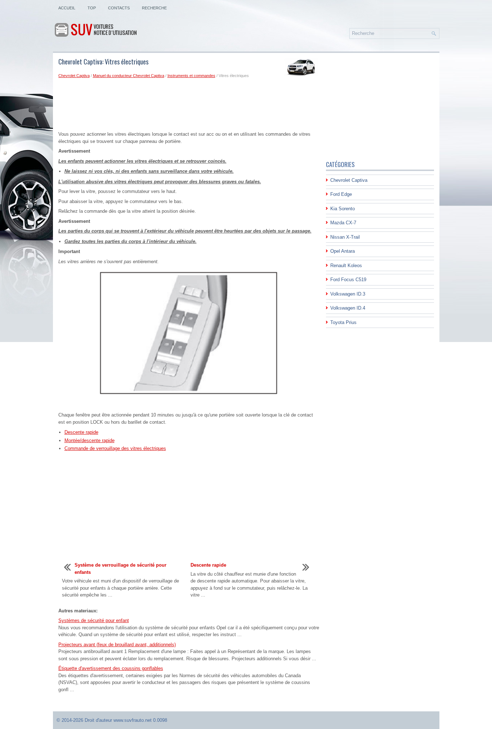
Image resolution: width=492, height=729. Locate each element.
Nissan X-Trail (345, 237)
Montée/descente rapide (89, 440)
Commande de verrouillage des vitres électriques (115, 448)
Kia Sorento (342, 208)
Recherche (154, 8)
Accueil (66, 8)
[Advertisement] (189, 106)
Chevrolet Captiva (74, 75)
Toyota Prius (343, 322)
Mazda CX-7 (343, 222)
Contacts (119, 8)
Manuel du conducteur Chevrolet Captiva (128, 75)
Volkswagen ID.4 (347, 308)
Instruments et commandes (191, 75)
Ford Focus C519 (348, 279)
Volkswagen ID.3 (347, 294)
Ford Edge (341, 194)
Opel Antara (342, 251)
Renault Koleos (346, 265)
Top (92, 8)
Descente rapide (81, 432)
